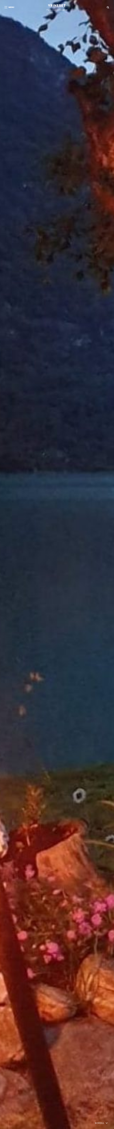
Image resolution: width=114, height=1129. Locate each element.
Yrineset (57, 5)
